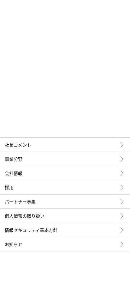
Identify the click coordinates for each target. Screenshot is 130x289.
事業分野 (13, 159)
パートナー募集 (20, 201)
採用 (9, 187)
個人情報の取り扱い (24, 216)
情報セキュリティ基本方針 (31, 230)
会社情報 (13, 173)
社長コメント (18, 144)
